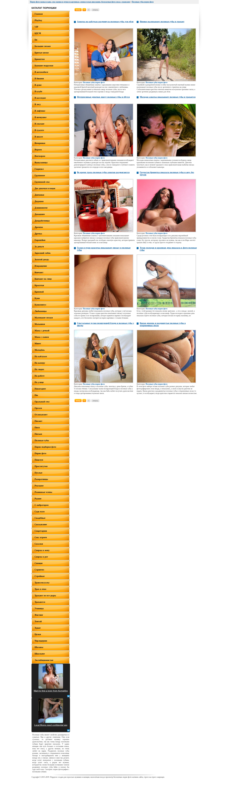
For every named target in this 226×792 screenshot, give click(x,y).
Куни (37, 298)
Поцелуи (39, 460)
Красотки (39, 285)
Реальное (39, 486)
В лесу (38, 104)
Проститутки (41, 466)
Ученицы (39, 608)
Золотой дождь (42, 259)
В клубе (38, 91)
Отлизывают (41, 414)
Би (36, 40)
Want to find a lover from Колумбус (51, 691)
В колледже (40, 98)
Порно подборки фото (45, 447)
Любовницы (41, 311)
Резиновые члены (43, 492)
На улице (39, 382)
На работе (39, 376)
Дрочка (38, 234)
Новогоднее (40, 389)
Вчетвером (40, 156)
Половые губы (42, 440)
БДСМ (38, 33)
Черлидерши (41, 641)
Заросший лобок (43, 253)
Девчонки (39, 195)
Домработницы (42, 221)
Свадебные (40, 518)
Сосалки (39, 544)
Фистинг (39, 615)
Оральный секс (42, 402)
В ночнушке (40, 117)
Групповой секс (42, 182)
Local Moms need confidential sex (50, 725)
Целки (38, 634)
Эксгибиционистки (44, 660)
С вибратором (42, 505)
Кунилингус (40, 305)
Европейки (40, 240)
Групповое (40, 175)
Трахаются (40, 602)
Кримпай (39, 292)
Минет (38, 343)
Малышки (40, 324)
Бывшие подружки (44, 65)
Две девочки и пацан (45, 188)
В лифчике (40, 111)
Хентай (38, 621)
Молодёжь (40, 350)
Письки (38, 434)
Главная (39, 14)
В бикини (39, 78)
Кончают (39, 272)
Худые (38, 628)
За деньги (39, 246)
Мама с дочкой (42, 330)
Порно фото (40, 453)
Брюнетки (40, 59)
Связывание (41, 524)
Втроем (38, 149)
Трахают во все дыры (45, 595)
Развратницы (41, 479)
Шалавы (39, 647)
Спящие (39, 563)
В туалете (39, 130)
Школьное (40, 654)
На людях (39, 369)
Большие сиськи (43, 46)
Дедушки (39, 201)
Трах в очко (40, 589)
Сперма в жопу (42, 550)
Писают (38, 421)
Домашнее (40, 214)
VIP (36, 27)
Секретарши (41, 531)
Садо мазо (40, 511)
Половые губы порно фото (94, 82)
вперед (95, 10)
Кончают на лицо (43, 279)
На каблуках (41, 356)
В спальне (39, 124)
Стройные (40, 576)
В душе (38, 85)
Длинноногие (41, 208)
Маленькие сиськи (44, 318)
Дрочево (39, 227)
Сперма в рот (41, 557)
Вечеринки (40, 143)
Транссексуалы (42, 582)
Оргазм (38, 408)
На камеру (40, 363)
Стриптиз (39, 570)
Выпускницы (41, 162)
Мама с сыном (42, 337)
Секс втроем (41, 537)
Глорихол (39, 169)
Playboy (38, 20)
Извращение (41, 266)
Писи (37, 427)
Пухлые (38, 473)
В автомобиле (41, 72)
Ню (36, 395)
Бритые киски (42, 53)
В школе (39, 137)
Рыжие (38, 498)
